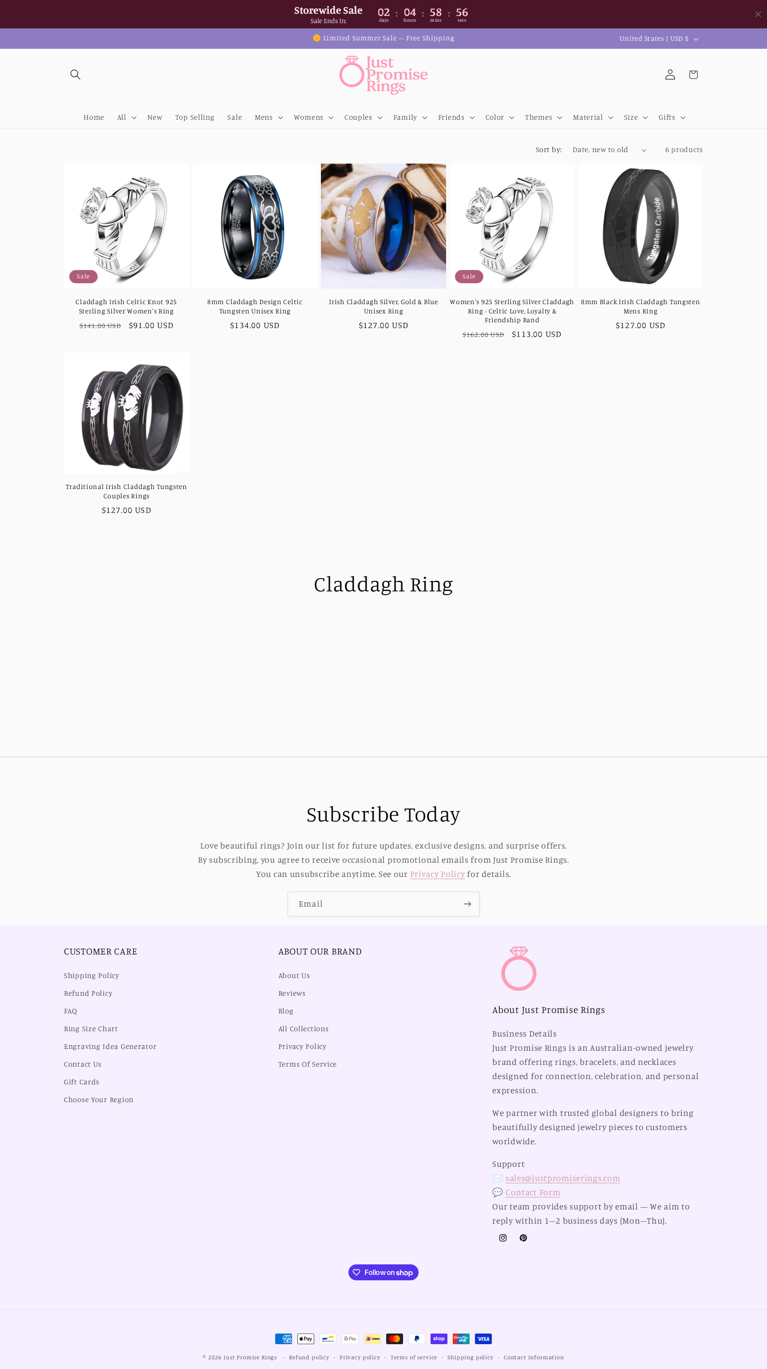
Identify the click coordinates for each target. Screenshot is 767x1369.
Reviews (292, 993)
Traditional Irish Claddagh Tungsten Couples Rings (126, 491)
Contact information (534, 1357)
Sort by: (549, 149)
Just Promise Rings (250, 1357)
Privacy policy (360, 1357)
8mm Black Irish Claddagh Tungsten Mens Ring (640, 306)
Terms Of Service (307, 1064)
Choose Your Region (99, 1099)
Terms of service (414, 1357)
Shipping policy (470, 1357)
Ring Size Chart (91, 1028)
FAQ (70, 1010)
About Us (294, 975)
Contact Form (533, 1192)
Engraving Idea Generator (110, 1046)
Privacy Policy (437, 873)
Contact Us (83, 1064)
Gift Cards (81, 1081)
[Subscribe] (467, 904)
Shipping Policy (91, 975)
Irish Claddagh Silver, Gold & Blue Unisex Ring (383, 306)
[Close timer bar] (758, 14)
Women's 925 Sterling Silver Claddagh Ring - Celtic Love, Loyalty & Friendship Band (512, 310)
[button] (75, 74)
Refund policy (309, 1357)
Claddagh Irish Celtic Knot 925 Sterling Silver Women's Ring (126, 306)
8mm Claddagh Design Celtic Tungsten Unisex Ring (255, 306)
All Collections (303, 1028)
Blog (286, 1010)
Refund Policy (88, 993)
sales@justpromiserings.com (563, 1178)
